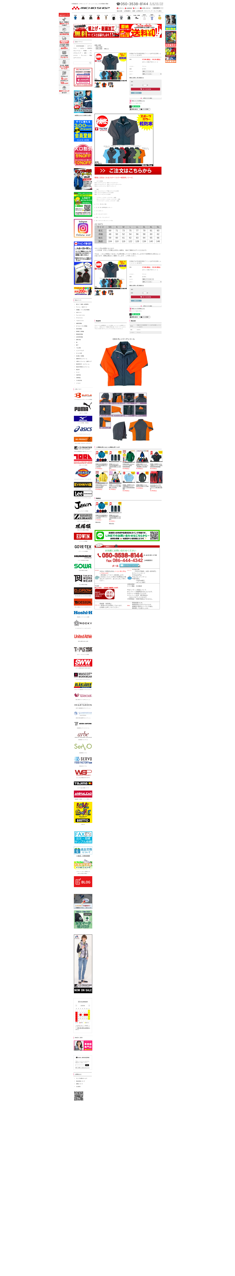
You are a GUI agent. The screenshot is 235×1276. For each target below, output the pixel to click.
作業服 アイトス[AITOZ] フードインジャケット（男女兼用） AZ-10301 (115, 486)
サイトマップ (148, 11)
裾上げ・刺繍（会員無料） (82, 304)
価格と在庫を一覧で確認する (136, 77)
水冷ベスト (79, 312)
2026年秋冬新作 (80, 46)
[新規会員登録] (129, 8)
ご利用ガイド (78, 1074)
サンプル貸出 (158, 11)
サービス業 (79, 353)
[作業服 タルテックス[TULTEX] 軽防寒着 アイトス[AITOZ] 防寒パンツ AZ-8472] (115, 460)
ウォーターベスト (80, 315)
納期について (79, 1083)
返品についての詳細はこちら (138, 100)
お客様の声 (139, 11)
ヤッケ (77, 372)
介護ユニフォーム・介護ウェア (84, 361)
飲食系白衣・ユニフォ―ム (82, 364)
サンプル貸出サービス (81, 1078)
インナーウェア (80, 350)
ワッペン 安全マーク (81, 307)
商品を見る (98, 522)
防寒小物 (78, 339)
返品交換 (119, 11)
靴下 (77, 345)
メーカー (78, 383)
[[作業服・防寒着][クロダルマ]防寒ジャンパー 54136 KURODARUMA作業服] (156, 460)
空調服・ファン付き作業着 (82, 309)
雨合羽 (77, 369)
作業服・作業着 (98, 45)
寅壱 (85, 53)
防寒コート (106, 48)
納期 (133, 11)
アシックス (83, 55)
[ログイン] (121, 8)
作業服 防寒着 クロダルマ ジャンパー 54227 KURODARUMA (101, 486)
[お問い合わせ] (145, 8)
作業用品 (78, 377)
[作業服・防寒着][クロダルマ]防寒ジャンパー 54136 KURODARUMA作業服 (156, 465)
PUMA (85, 50)
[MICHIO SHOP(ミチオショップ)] (157, 8)
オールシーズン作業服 (81, 326)
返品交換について (80, 1081)
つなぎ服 (78, 347)
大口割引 (78, 1086)
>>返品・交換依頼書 (83, 856)
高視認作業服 (79, 334)
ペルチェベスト (80, 320)
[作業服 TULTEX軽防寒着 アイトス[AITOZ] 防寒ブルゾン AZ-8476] (101, 460)
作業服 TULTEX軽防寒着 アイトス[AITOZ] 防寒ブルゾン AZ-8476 (101, 465)
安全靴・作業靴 (80, 356)
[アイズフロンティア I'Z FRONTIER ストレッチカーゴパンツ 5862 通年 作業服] (156, 482)
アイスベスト (79, 318)
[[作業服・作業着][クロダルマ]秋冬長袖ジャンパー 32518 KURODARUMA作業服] (129, 481)
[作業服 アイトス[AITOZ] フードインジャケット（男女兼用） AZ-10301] (115, 482)
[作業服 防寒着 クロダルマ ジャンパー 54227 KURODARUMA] (101, 482)
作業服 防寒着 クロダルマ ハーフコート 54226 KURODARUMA (128, 465)
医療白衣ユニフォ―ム (81, 358)
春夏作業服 (79, 323)
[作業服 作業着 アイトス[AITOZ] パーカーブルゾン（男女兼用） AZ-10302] (142, 461)
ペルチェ (82, 48)
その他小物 (79, 380)
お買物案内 (127, 11)
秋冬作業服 (79, 328)
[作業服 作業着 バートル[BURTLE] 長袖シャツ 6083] (142, 481)
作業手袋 (78, 375)
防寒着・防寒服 (99, 46)
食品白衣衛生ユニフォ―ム (82, 366)
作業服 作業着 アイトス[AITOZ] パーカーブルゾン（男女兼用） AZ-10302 (142, 465)
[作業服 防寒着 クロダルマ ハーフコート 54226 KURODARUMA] (129, 461)
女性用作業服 (79, 337)
